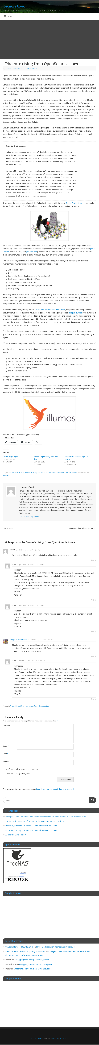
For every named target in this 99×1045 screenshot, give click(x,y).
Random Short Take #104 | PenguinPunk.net (25, 951)
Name (6, 746)
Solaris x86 (59, 472)
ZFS (69, 472)
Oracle (28, 68)
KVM (32, 472)
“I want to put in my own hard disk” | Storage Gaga (29, 706)
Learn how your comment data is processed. (55, 789)
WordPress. (64, 1038)
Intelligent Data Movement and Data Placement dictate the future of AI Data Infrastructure (45, 816)
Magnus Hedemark (18, 639)
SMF (53, 472)
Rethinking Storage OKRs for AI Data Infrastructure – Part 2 (32, 825)
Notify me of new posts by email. (18, 774)
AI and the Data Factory (15, 834)
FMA (16, 472)
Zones (74, 472)
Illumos (21, 472)
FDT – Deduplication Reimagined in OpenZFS (56, 946)
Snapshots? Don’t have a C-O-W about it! (32, 968)
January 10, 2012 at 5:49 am (31, 565)
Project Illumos (75, 313)
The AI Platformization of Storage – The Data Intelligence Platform (34, 821)
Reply (93, 560)
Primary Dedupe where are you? (82, 528)
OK (91, 800)
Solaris (34, 68)
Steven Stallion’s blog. (75, 203)
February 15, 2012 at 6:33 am (32, 661)
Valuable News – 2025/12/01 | (19, 946)
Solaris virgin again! (11, 456)
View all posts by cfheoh (30, 516)
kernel (27, 472)
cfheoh (8, 68)
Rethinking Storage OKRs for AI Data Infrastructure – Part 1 (32, 830)
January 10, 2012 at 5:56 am (31, 606)
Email (5, 754)
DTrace (11, 472)
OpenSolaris (40, 472)
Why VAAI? (8, 528)
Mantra (55, 1038)
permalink (6, 475)
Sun (66, 472)
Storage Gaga (14, 6)
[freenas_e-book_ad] (17, 883)
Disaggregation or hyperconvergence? (32, 959)
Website (6, 761)
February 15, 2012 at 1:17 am (40, 640)
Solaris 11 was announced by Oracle (50, 309)
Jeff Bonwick (31, 251)
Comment (6, 726)
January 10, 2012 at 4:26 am (28, 550)
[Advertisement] (49, 39)
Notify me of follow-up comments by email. (22, 769)
